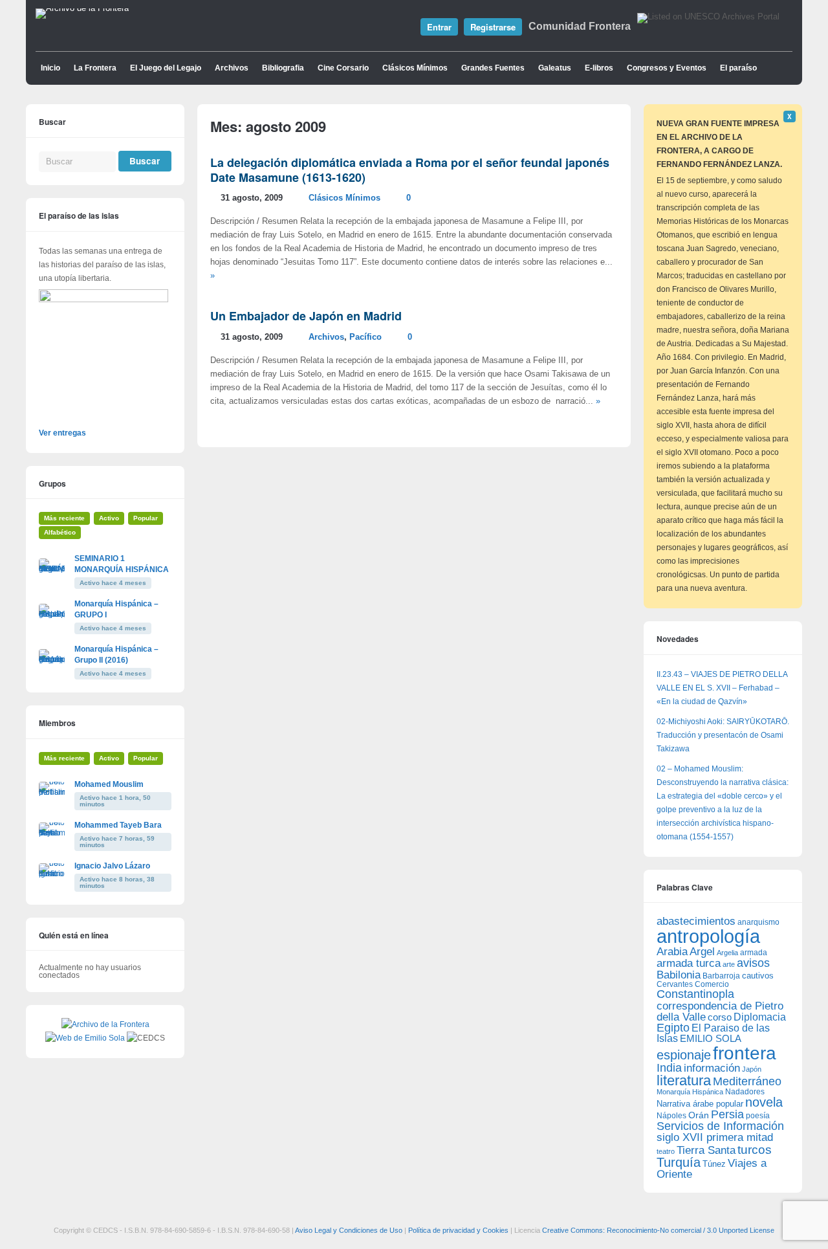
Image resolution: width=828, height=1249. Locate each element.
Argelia (727, 952)
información (712, 1068)
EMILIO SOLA (710, 1038)
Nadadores (745, 1091)
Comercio (712, 984)
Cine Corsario (343, 67)
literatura (684, 1080)
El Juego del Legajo (165, 67)
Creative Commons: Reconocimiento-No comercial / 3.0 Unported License (658, 1230)
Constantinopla (695, 994)
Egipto (673, 1027)
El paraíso (738, 67)
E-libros (599, 67)
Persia (727, 1114)
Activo (109, 518)
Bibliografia (283, 67)
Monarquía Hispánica (690, 1092)
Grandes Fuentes (493, 67)
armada (753, 952)
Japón (751, 1069)
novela (764, 1102)
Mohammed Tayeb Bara (118, 825)
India (669, 1067)
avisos (753, 962)
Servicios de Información (720, 1126)
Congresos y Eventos (666, 67)
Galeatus (554, 67)
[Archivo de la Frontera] (82, 8)
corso (720, 1016)
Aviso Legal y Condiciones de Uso (348, 1230)
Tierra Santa (706, 1150)
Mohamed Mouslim (109, 784)
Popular (145, 518)
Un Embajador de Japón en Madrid (306, 315)
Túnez (714, 1164)
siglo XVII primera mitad (715, 1137)
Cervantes (675, 984)
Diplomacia (760, 1016)
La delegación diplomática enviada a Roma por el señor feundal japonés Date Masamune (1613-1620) (409, 170)
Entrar (439, 27)
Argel (702, 951)
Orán (698, 1115)
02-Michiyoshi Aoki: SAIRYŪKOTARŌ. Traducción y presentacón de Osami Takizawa (723, 735)
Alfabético (60, 532)
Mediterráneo (747, 1081)
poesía (758, 1115)
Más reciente (64, 518)
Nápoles (671, 1115)
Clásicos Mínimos (415, 67)
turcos (754, 1149)
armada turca (689, 963)
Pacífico (365, 337)
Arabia (672, 951)
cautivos (758, 975)
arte (729, 964)
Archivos (231, 67)
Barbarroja (721, 975)
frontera (744, 1053)
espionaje (684, 1054)
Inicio (50, 67)
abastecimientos (696, 921)
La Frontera (95, 67)
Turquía (679, 1162)
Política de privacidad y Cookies (458, 1230)
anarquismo (758, 922)
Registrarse (493, 27)
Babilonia (679, 975)
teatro (666, 1151)
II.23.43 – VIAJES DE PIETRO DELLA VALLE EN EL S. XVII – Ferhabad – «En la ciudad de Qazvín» (722, 688)
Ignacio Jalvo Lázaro (112, 865)
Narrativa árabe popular (700, 1104)
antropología (708, 936)
